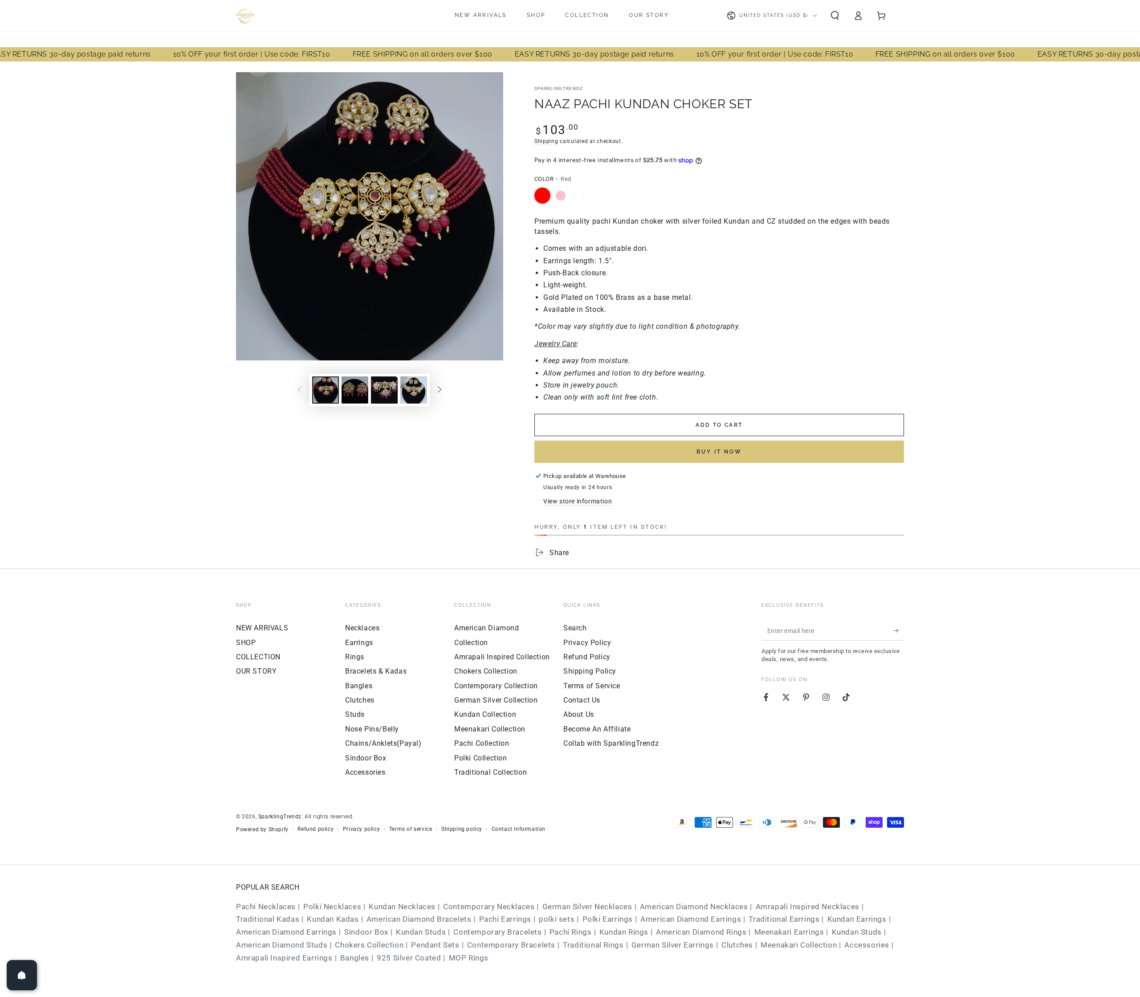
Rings (354, 657)
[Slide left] (299, 390)
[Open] (22, 975)
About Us (578, 714)
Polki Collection (480, 758)
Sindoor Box (366, 758)
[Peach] (579, 196)
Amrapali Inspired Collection (502, 657)
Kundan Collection (485, 714)
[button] (835, 15)
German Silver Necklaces (587, 906)
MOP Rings (469, 957)
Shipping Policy (589, 671)
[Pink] (561, 196)
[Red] (542, 196)
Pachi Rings (571, 932)
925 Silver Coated (409, 957)
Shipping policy (461, 829)
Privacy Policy (587, 642)
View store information (577, 501)
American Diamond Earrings (690, 919)
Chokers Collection (485, 671)
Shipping (546, 141)
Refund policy (315, 829)
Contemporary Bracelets (497, 932)
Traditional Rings (593, 944)
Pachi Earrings (505, 919)
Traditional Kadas (267, 919)
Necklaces (362, 628)
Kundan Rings (623, 932)
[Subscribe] (899, 630)
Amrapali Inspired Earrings (284, 957)
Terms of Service (591, 686)
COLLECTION (258, 657)
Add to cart (719, 425)
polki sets (556, 919)
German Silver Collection (495, 700)
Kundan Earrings (857, 919)
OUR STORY (256, 671)
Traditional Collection (490, 772)
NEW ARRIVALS (262, 628)
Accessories (365, 772)
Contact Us (581, 700)
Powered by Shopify (262, 829)
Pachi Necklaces (266, 906)
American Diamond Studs (281, 944)
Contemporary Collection (496, 686)
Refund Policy (587, 657)
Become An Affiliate (597, 729)
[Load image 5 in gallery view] (413, 390)
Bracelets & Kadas (376, 671)
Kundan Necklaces (402, 906)
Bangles (358, 686)
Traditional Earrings (784, 919)
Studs (355, 714)
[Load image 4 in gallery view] (384, 390)
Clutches (360, 700)
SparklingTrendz (558, 88)
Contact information (519, 829)
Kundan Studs (421, 932)
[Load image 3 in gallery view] (355, 390)
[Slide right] (439, 390)
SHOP (246, 642)
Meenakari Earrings (789, 932)
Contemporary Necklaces (488, 906)
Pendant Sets (435, 944)
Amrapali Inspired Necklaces (807, 906)
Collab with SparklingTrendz (611, 743)
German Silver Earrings (672, 944)
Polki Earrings (607, 919)
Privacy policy (361, 829)
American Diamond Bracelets (419, 919)
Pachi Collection (481, 743)
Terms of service (410, 829)
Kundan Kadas (332, 919)
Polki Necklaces (332, 906)
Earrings (359, 642)
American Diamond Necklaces (694, 906)
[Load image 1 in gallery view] (325, 390)
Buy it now (719, 452)
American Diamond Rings (701, 932)
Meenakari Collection (489, 729)
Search (575, 628)
